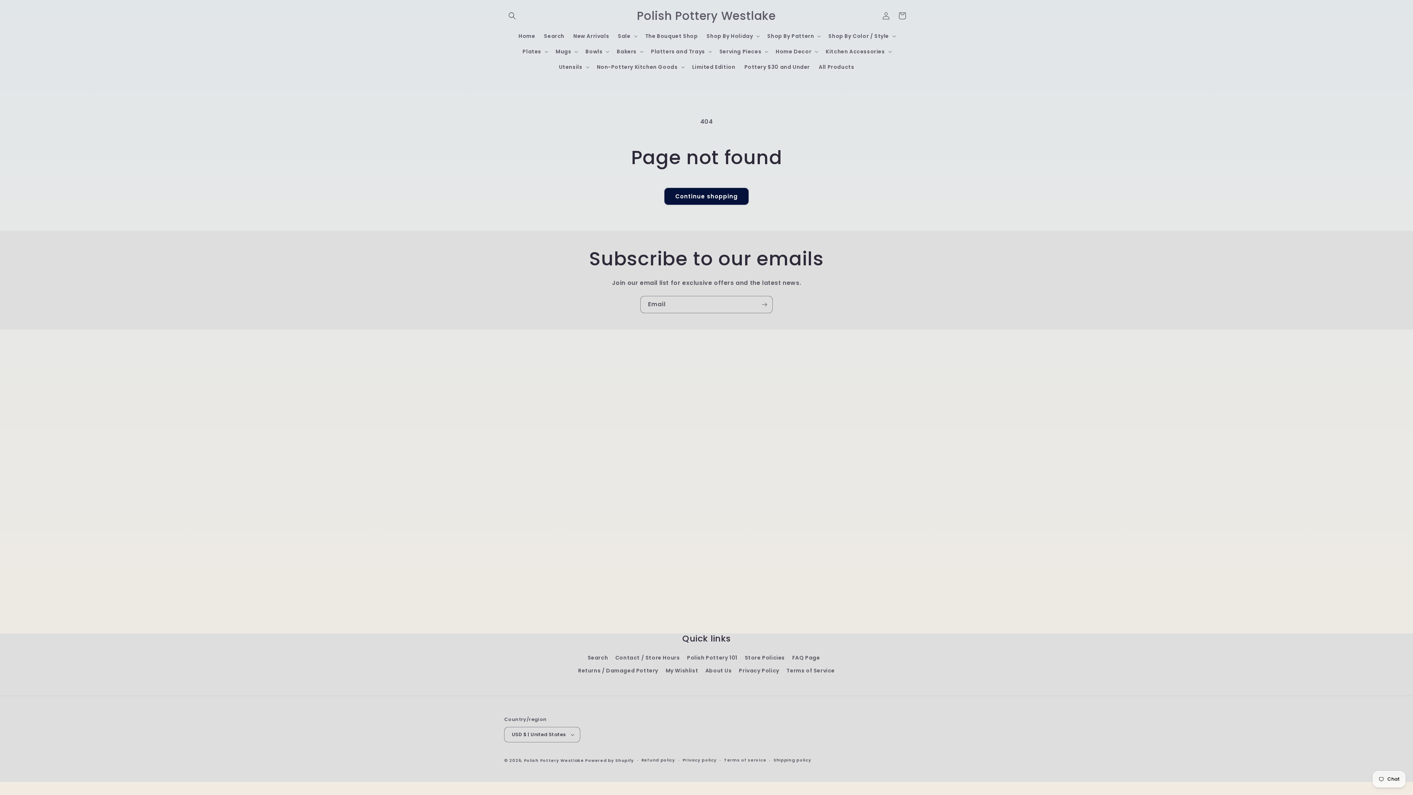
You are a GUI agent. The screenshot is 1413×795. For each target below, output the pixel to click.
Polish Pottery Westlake (554, 760)
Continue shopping (706, 196)
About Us (718, 670)
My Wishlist (682, 670)
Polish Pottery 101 (712, 657)
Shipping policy (792, 760)
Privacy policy (700, 760)
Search (598, 657)
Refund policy (658, 760)
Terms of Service (810, 670)
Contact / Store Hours (647, 657)
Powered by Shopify (609, 760)
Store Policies (765, 657)
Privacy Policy (759, 670)
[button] (512, 16)
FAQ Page (806, 657)
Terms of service (745, 760)
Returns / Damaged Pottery (618, 670)
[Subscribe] (764, 304)
